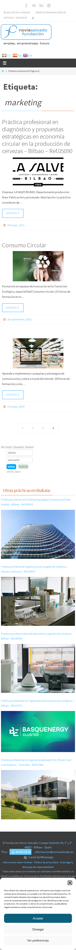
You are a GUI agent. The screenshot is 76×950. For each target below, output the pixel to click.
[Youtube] (34, 5)
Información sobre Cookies (17, 859)
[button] (70, 883)
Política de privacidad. (46, 859)
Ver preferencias (38, 940)
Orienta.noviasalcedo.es (50, 12)
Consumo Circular (24, 244)
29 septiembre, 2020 (19, 318)
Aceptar (38, 918)
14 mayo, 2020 (16, 404)
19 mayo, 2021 (16, 225)
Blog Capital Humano (17, 12)
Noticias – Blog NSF (15, 17)
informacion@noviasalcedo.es (54, 849)
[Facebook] (26, 5)
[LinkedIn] (41, 5)
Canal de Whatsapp (40, 854)
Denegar (38, 929)
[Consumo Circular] (38, 265)
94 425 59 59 (23, 849)
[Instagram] (49, 5)
